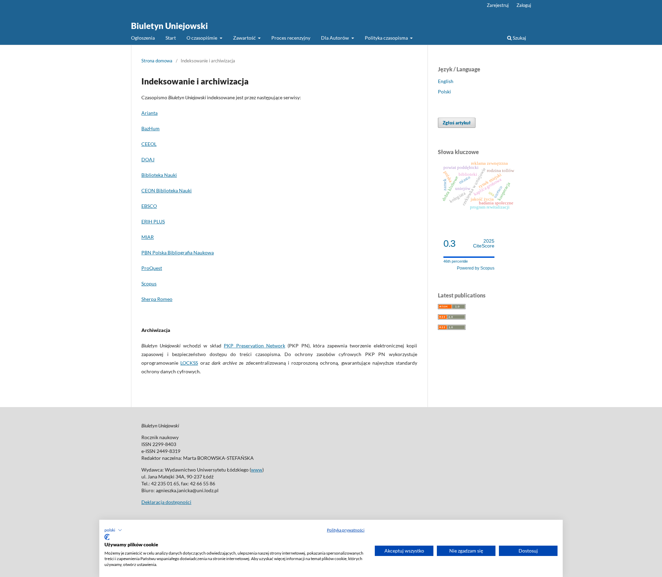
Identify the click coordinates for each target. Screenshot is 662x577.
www (256, 470)
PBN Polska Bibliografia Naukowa (177, 252)
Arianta (149, 113)
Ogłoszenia (143, 38)
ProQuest (151, 268)
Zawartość (245, 38)
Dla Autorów (335, 38)
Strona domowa (156, 60)
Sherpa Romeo (156, 299)
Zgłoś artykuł (457, 122)
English (445, 81)
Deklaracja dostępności (166, 502)
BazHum (150, 128)
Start (171, 38)
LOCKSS (189, 363)
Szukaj (519, 38)
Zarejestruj (498, 5)
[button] (113, 530)
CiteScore (483, 244)
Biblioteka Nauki (159, 175)
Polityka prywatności (345, 530)
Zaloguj (523, 5)
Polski (444, 91)
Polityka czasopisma (387, 38)
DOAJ (147, 159)
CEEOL (149, 144)
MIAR (147, 237)
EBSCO (149, 206)
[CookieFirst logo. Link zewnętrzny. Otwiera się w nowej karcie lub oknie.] (107, 537)
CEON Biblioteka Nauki (166, 190)
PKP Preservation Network (254, 345)
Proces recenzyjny (290, 38)
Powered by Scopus (475, 268)
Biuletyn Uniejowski (169, 26)
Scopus (149, 283)
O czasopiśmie (202, 38)
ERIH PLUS (153, 221)
